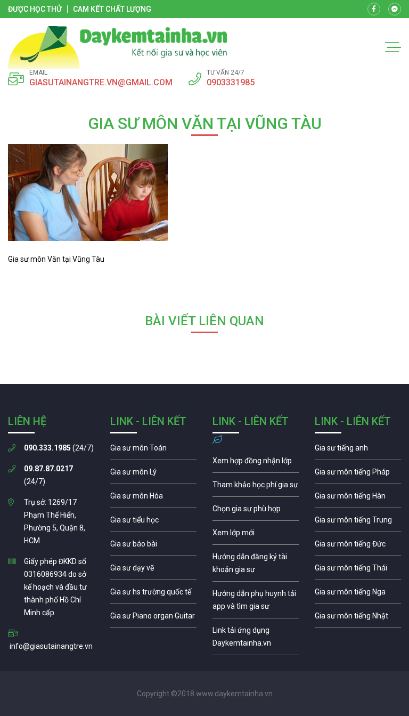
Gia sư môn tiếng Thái (358, 570)
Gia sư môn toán (153, 450)
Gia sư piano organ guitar (153, 618)
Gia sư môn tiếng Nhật (358, 618)
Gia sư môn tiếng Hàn (358, 498)
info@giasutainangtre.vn (51, 646)
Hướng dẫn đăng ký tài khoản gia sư (255, 565)
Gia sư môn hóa (153, 498)
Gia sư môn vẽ (153, 570)
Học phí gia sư (255, 487)
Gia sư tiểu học (153, 522)
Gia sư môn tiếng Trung (358, 522)
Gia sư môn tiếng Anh (358, 450)
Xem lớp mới (255, 535)
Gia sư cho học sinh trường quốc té (153, 594)
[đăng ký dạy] (117, 47)
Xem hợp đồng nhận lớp (255, 463)
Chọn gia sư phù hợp (255, 511)
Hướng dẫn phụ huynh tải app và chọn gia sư (255, 602)
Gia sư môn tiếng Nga (255, 639)
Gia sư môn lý (153, 474)
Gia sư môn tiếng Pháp (358, 474)
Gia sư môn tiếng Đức (358, 546)
